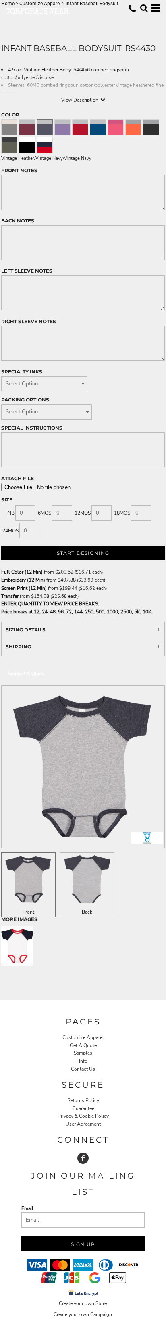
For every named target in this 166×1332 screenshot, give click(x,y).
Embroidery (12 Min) (23, 580)
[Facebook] (83, 1158)
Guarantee (83, 1108)
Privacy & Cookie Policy (83, 1116)
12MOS (83, 513)
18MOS (122, 513)
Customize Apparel (83, 1037)
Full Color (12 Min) (22, 572)
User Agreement (83, 1124)
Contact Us (83, 1069)
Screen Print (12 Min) (24, 588)
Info (83, 1061)
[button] (144, 8)
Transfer (10, 596)
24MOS (10, 531)
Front (28, 912)
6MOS (44, 513)
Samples (83, 1053)
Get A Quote (83, 1045)
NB (11, 513)
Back (87, 912)
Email (27, 1208)
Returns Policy (83, 1100)
